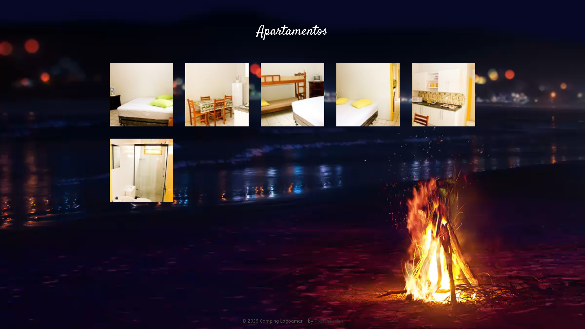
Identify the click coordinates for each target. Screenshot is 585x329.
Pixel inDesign (328, 321)
